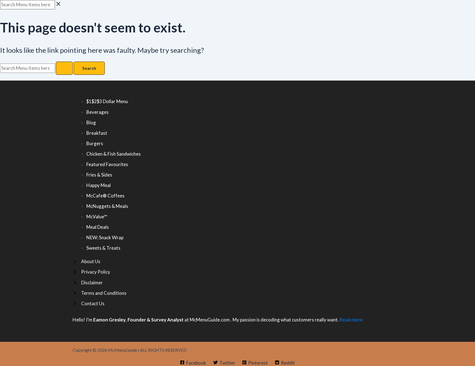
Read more (351, 320)
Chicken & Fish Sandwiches (113, 154)
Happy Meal (98, 185)
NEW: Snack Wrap (104, 237)
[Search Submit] (64, 68)
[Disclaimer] (88, 283)
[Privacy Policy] (91, 272)
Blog (91, 122)
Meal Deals (97, 227)
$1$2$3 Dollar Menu (107, 101)
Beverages (97, 112)
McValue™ (96, 216)
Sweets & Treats (103, 248)
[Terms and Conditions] (99, 293)
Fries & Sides (99, 175)
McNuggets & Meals (107, 206)
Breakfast (96, 133)
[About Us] (86, 261)
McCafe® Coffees (105, 196)
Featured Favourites (107, 164)
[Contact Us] (88, 303)
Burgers (94, 143)
